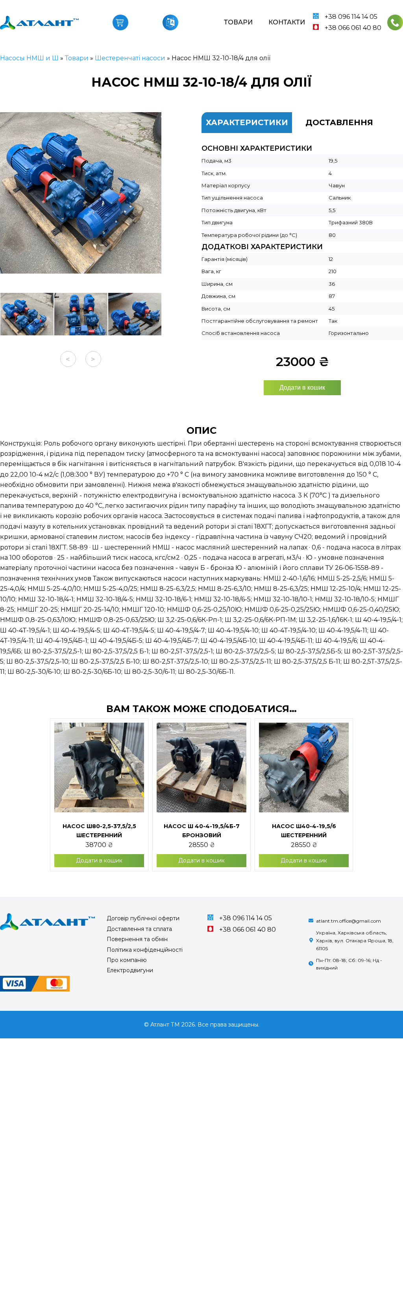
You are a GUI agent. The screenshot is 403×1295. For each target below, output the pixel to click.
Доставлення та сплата (139, 928)
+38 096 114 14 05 (351, 16)
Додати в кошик (302, 387)
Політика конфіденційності (145, 949)
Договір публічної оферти (143, 918)
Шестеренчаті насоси (130, 58)
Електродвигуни (130, 970)
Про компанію (127, 960)
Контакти (286, 22)
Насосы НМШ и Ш (29, 58)
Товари (238, 22)
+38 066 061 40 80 (353, 27)
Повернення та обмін (137, 939)
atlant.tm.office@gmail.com (348, 921)
